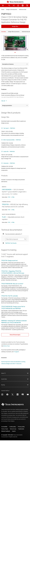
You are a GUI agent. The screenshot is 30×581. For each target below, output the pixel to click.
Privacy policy (21, 426)
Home (2, 9)
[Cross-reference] (13, 5)
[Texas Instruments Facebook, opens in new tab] (7, 395)
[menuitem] (9, 5)
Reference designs (23, 9)
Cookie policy (12, 426)
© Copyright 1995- (7, 435)
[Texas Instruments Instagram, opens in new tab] (2, 395)
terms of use (6, 346)
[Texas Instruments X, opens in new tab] (12, 395)
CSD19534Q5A (6, 189)
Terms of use (13, 429)
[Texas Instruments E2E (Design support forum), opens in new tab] (23, 395)
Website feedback (5, 431)
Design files (15, 26)
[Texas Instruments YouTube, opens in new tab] (28, 395)
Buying (3, 384)
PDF (9, 197)
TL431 (4, 217)
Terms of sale (4, 429)
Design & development (11, 9)
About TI (3, 373)
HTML (13, 197)
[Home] (15, 2)
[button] (3, 5)
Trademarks (21, 429)
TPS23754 (5, 204)
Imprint (14, 431)
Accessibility (4, 426)
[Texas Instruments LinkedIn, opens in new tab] (17, 395)
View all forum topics (15, 334)
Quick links (4, 379)
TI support (16, 351)
